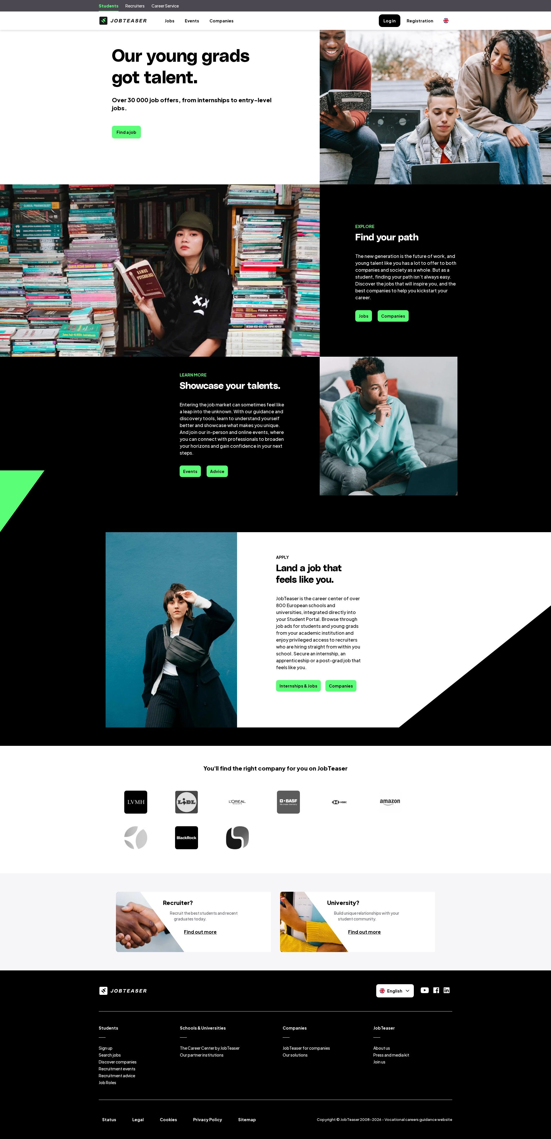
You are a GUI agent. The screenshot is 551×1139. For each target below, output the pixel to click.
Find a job (126, 132)
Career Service (165, 5)
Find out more (200, 932)
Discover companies (118, 1061)
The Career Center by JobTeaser (210, 1048)
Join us (379, 1061)
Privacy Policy (207, 1119)
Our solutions (295, 1054)
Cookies (168, 1119)
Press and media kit (391, 1054)
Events (192, 20)
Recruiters (135, 5)
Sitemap (247, 1119)
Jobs (169, 20)
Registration (420, 20)
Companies (221, 20)
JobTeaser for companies (306, 1048)
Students (109, 5)
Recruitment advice (117, 1075)
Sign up (105, 1048)
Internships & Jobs (298, 685)
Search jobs (110, 1054)
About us (381, 1048)
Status (109, 1119)
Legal (138, 1119)
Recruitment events (117, 1068)
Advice (217, 471)
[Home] (123, 20)
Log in (389, 20)
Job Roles (107, 1082)
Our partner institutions (202, 1054)
